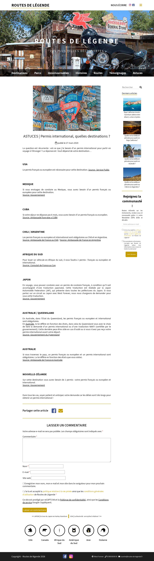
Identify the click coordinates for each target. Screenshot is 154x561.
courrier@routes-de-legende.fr (132, 556)
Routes (98, 73)
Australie (30, 323)
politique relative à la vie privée (57, 491)
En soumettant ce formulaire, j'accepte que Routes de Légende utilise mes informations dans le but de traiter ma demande (132, 245)
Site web (27, 478)
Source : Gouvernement (34, 194)
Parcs (37, 73)
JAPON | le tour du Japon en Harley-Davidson (50, 516)
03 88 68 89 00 (112, 556)
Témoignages (117, 73)
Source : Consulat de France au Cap (39, 265)
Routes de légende (30, 5)
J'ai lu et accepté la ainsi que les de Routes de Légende (132, 233)
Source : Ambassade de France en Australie (42, 359)
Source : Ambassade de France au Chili (40, 239)
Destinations (19, 73)
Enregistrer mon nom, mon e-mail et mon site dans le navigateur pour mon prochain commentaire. (63, 485)
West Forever (99, 556)
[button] (141, 87)
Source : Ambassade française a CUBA (40, 217)
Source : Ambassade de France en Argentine (80, 239)
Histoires (81, 73)
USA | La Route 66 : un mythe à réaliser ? (84, 516)
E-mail (26, 472)
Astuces (138, 73)
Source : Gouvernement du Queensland (41, 334)
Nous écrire (119, 5)
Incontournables (58, 73)
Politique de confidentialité (73, 499)
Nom (26, 466)
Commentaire (30, 436)
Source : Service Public (98, 169)
